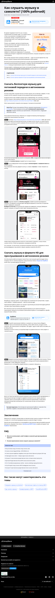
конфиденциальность (19, 586)
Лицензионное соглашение (30, 586)
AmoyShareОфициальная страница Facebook (49, 577)
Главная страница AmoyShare (6, 1)
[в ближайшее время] (46, 577)
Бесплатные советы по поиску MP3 (35, 485)
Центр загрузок (7, 546)
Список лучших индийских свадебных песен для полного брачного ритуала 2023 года (26, 453)
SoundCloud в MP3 (41, 489)
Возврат (49, 586)
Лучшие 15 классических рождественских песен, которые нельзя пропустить (24, 458)
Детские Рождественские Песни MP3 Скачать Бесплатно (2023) (20, 460)
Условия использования (8, 586)
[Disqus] (27, 513)
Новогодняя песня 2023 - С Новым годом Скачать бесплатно (20, 455)
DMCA (38, 586)
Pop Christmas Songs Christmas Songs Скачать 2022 (18, 448)
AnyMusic (31, 537)
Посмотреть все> (27, 471)
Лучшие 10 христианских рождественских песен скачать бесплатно (22, 467)
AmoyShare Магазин (20, 546)
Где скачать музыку (11, 489)
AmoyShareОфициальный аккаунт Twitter (53, 577)
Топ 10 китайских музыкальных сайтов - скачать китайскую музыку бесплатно (24, 463)
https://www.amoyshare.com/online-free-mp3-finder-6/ (20, 101)
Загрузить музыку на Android (13, 485)
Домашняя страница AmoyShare (24, 537)
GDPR (42, 586)
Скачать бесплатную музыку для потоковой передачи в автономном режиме (28, 75)
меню (53, 1)
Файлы (45, 586)
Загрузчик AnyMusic (42, 260)
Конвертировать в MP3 (26, 489)
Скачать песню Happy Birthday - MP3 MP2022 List (17, 451)
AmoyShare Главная (6, 541)
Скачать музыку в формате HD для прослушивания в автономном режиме (28, 77)
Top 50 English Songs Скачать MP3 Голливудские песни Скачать (20, 465)
